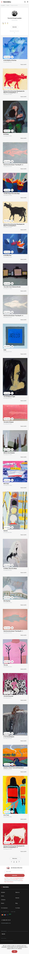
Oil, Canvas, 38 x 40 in (8, 666)
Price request (7, 57)
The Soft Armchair (8, 696)
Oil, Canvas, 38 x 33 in (8, 570)
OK (14, 951)
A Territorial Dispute (9, 736)
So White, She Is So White (10, 568)
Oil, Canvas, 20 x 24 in (8, 166)
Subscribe (14, 27)
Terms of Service (10, 881)
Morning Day (7, 601)
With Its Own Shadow (9, 453)
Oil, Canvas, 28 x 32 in (8, 769)
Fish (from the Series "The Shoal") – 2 (13, 164)
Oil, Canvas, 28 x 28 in (8, 351)
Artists (8, 5)
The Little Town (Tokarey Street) (12, 287)
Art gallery (3, 5)
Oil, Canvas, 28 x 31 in (8, 62)
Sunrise (6, 530)
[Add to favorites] (12, 57)
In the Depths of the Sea (10, 60)
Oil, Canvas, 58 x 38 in (8, 532)
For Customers (4, 907)
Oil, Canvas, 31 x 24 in (8, 135)
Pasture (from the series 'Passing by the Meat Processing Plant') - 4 (14, 846)
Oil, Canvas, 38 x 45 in (8, 257)
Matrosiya (6, 483)
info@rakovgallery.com (6, 923)
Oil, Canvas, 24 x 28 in (8, 94)
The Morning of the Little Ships (12, 193)
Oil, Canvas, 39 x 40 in (8, 602)
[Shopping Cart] (25, 2)
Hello (5, 350)
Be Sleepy (6, 134)
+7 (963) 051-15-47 (6, 920)
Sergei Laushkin (23, 64)
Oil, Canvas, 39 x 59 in (8, 423)
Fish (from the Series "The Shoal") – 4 (13, 315)
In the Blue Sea (7, 255)
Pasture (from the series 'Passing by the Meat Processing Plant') (14, 225)
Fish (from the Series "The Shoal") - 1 (13, 631)
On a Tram (6, 815)
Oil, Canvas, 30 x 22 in (8, 398)
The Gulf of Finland (8, 422)
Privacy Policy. (15, 879)
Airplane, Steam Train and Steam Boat (14, 767)
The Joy (6, 665)
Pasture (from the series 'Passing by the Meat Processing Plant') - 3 (14, 92)
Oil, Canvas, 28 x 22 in (8, 738)
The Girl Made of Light (9, 396)
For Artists (18, 907)
